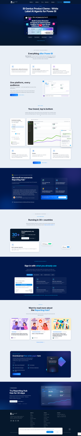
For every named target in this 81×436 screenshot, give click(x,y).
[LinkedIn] (13, 421)
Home (31, 414)
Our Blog (45, 415)
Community (45, 418)
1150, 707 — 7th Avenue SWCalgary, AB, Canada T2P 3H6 (61, 416)
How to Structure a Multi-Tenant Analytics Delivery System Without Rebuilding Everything (60, 334)
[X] (16, 421)
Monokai (14, 128)
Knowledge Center (46, 414)
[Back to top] (69, 429)
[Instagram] (18, 421)
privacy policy (52, 429)
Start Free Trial (14, 94)
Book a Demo (22, 94)
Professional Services (47, 422)
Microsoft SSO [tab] (36, 274)
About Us (31, 425)
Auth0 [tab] (53, 274)
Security (31, 421)
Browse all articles (40, 342)
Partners (45, 421)
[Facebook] (11, 421)
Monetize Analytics (33, 418)
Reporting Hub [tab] (29, 274)
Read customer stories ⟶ (49, 224)
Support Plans (46, 425)
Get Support (45, 424)
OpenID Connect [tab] (47, 274)
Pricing (42, 2)
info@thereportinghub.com (61, 414)
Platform (31, 415)
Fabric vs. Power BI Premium (37, 333)
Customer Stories (46, 417)
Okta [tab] (41, 274)
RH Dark (14, 126)
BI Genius (31, 417)
